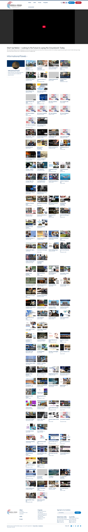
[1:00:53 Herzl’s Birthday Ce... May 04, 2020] (54, 266)
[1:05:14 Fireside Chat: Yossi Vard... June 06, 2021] (54, 231)
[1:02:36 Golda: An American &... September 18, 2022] (31, 254)
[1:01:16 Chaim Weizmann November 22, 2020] (42, 162)
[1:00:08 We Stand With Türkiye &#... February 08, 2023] (31, 492)
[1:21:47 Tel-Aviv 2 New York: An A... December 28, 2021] (54, 434)
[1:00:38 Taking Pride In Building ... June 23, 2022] (31, 434)
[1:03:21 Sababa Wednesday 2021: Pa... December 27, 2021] (54, 400)
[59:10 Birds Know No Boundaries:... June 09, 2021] (42, 140)
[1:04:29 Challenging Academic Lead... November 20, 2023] (54, 162)
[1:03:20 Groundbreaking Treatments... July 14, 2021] (42, 254)
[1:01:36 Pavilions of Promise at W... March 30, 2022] (42, 378)
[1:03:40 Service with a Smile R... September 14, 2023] (31, 412)
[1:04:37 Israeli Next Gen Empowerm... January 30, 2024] (31, 332)
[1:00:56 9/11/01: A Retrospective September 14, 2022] (54, 60)
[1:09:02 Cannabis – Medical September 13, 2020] (31, 162)
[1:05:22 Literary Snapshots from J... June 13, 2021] (65, 344)
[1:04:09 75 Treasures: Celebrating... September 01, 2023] (42, 60)
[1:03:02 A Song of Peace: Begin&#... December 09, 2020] (65, 72)
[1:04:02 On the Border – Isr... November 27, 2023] (31, 378)
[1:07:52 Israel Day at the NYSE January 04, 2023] (65, 300)
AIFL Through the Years (23, 512)
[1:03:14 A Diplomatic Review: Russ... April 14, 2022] (65, 60)
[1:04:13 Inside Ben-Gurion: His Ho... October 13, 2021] (31, 300)
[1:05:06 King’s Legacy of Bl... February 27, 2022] (31, 344)
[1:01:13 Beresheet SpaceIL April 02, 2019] (31, 140)
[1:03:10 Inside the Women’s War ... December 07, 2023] (42, 300)
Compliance (40, 525)
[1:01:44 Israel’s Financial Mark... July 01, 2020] (65, 310)
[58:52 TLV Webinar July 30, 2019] (54, 469)
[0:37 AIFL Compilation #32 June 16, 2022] (65, 94)
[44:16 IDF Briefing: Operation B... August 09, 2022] (42, 277)
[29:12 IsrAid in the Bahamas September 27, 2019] (42, 332)
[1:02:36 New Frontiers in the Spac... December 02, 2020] (65, 366)
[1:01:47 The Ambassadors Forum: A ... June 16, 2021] (65, 434)
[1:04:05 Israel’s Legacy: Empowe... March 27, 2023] (42, 322)
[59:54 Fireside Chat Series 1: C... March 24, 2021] (31, 231)
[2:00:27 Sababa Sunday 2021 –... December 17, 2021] (42, 400)
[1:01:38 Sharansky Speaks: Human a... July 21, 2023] (54, 412)
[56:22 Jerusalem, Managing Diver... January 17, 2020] (65, 332)
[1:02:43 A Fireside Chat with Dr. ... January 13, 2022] (31, 72)
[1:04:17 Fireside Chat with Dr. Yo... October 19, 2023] (42, 231)
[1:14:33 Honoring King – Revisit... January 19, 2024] (65, 266)
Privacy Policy (35, 525)
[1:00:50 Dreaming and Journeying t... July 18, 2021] (42, 196)
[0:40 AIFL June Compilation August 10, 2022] (65, 106)
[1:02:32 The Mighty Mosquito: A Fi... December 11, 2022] (31, 457)
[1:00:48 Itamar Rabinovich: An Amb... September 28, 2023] (54, 332)
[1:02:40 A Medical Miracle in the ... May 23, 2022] (54, 72)
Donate (78, 2)
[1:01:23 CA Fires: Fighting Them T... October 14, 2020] (31, 151)
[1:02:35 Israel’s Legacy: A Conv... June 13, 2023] (31, 322)
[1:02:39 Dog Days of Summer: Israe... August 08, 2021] (31, 196)
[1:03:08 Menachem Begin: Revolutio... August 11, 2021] (31, 366)
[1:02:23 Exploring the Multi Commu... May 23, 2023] (31, 219)
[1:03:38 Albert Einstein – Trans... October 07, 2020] (31, 129)
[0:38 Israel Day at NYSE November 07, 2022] (54, 300)
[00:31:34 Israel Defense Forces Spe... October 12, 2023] (31, 310)
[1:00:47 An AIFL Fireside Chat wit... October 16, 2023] (42, 129)
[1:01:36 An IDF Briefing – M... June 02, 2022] (54, 129)
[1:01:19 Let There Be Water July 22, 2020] (42, 344)
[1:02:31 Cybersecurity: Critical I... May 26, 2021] (31, 185)
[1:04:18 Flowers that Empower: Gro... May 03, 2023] (65, 231)
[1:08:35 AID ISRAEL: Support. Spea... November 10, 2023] (42, 94)
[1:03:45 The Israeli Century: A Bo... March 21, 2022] (42, 446)
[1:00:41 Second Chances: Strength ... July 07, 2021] (65, 400)
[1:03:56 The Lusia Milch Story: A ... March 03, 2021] (65, 446)
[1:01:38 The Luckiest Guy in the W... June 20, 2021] (54, 446)
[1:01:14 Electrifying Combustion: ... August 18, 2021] (54, 196)
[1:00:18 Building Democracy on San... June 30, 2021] (65, 140)
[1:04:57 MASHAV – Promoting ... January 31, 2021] (42, 356)
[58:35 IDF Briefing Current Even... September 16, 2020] (31, 277)
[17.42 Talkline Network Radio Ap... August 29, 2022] (42, 434)
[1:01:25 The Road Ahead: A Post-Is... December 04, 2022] (31, 469)
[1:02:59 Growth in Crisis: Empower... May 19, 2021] (31, 266)
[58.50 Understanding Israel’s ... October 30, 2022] (31, 481)
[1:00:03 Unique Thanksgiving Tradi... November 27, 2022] (42, 481)
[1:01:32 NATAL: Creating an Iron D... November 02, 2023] (42, 366)
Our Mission (21, 511)
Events (21, 519)
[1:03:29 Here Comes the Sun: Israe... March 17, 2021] (42, 266)
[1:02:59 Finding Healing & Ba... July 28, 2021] (42, 219)
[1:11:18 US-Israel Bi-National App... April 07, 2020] (65, 481)
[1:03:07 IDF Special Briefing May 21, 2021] (54, 277)
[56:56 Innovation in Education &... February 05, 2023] (42, 288)
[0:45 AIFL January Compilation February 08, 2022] (42, 106)
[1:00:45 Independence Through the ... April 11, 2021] (31, 288)
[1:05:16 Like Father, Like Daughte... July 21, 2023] (54, 344)
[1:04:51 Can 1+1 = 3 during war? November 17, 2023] (42, 151)
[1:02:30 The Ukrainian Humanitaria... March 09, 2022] (42, 469)
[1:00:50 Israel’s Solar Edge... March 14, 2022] (54, 310)
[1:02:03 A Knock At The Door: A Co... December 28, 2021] (42, 72)
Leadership (21, 513)
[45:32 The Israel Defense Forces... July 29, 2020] (31, 446)
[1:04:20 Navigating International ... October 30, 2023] (54, 366)
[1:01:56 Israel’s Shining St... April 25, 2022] (42, 310)
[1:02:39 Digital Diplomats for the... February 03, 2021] (42, 185)
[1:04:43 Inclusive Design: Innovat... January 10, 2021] (65, 277)
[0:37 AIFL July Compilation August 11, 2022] (54, 106)
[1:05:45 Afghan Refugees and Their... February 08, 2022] (31, 94)
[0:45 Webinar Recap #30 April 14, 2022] (42, 492)
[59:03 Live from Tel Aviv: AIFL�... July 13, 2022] (31, 356)
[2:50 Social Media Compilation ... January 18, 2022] (65, 412)
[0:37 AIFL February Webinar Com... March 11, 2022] (31, 106)
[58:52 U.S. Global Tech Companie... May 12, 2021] (65, 469)
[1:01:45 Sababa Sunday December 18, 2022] (31, 400)
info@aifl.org (61, 522)
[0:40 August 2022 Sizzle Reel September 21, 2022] (65, 129)
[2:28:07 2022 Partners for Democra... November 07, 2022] (31, 60)
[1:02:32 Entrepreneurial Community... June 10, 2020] (65, 196)
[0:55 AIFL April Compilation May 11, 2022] (54, 94)
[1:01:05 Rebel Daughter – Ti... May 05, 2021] (65, 378)
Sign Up (72, 2)
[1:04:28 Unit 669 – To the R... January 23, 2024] (54, 481)
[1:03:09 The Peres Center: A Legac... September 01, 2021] (42, 457)
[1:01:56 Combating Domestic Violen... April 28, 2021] (65, 162)
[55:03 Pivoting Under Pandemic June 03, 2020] (54, 378)
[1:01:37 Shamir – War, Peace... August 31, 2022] (42, 412)
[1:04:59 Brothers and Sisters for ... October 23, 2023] (54, 140)
